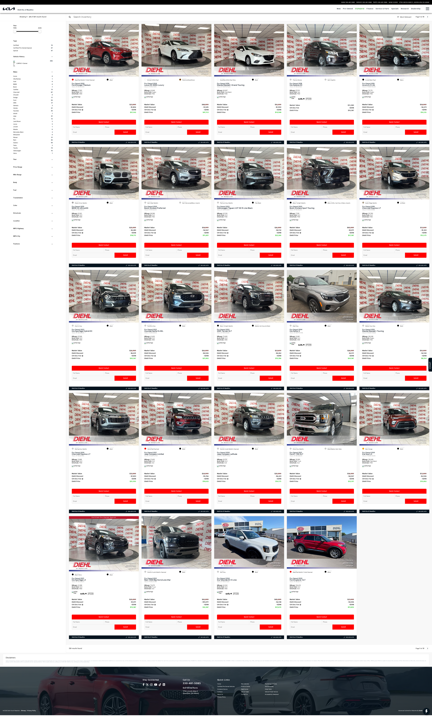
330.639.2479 (132, 142)
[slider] (14, 31)
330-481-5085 (192, 683)
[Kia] (9, 8)
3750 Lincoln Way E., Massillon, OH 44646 (414, 2)
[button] (137, 50)
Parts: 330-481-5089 (380, 2)
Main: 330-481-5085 (348, 2)
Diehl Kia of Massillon (78, 142)
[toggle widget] (426, 711)
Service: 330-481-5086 (364, 2)
